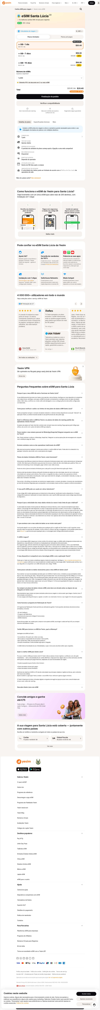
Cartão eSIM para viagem (23, 9)
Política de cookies (36, 971)
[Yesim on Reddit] (33, 958)
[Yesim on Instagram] (21, 958)
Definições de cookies (48, 971)
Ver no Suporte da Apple (55, 977)
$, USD (78, 31)
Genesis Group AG (21, 982)
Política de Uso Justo (68, 170)
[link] (22, 769)
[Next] (81, 303)
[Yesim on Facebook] (17, 958)
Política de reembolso (52, 264)
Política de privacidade (22, 971)
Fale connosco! (36, 178)
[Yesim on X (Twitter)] (27, 958)
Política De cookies (22, 1003)
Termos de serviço (61, 971)
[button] (50, 136)
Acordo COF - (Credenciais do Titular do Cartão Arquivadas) (33, 974)
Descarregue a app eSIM (26, 280)
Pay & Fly (23, 531)
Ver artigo (48, 326)
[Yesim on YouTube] (30, 958)
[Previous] (75, 303)
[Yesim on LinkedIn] (24, 958)
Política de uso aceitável (59, 974)
